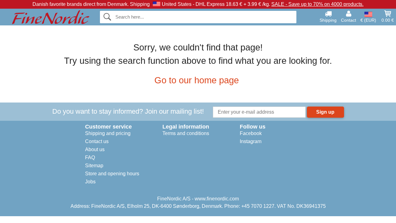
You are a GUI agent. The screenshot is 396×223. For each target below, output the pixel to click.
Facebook (251, 133)
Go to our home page (196, 80)
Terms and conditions (185, 133)
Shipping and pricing (108, 133)
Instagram (250, 141)
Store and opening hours (112, 173)
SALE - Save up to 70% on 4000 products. (317, 4)
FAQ (90, 157)
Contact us (97, 141)
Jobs (90, 181)
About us (95, 149)
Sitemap (94, 165)
